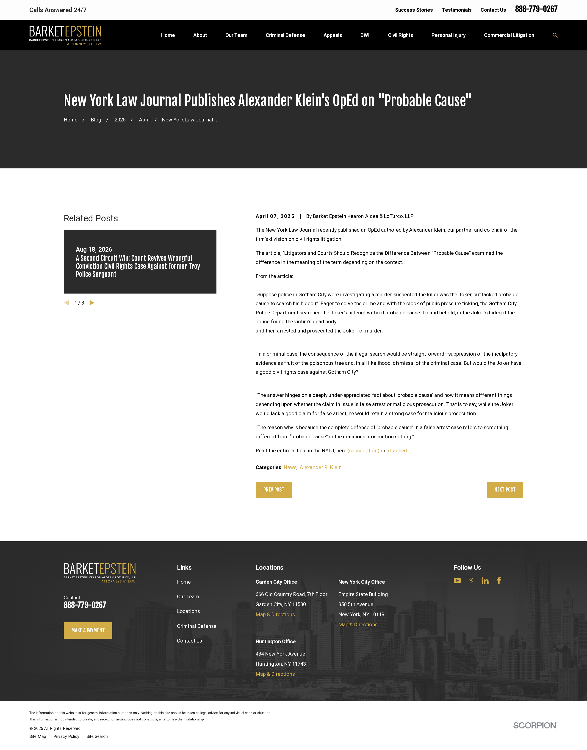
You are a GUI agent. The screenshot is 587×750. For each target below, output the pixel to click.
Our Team (188, 596)
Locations (188, 611)
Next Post (505, 489)
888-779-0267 (536, 9)
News (290, 467)
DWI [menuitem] (365, 35)
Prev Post (273, 489)
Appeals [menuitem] (333, 35)
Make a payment (88, 630)
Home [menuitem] (168, 35)
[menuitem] (37, 736)
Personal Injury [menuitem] (449, 35)
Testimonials (457, 10)
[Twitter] (471, 580)
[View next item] (92, 302)
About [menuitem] (200, 35)
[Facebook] (499, 580)
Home (184, 582)
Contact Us (493, 10)
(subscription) (363, 450)
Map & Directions (275, 614)
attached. (397, 450)
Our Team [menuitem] (236, 35)
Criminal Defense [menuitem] (285, 35)
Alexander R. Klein (321, 467)
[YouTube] (457, 580)
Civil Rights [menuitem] (400, 35)
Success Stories (414, 10)
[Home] (65, 35)
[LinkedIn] (485, 580)
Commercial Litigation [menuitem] (509, 35)
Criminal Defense (196, 626)
